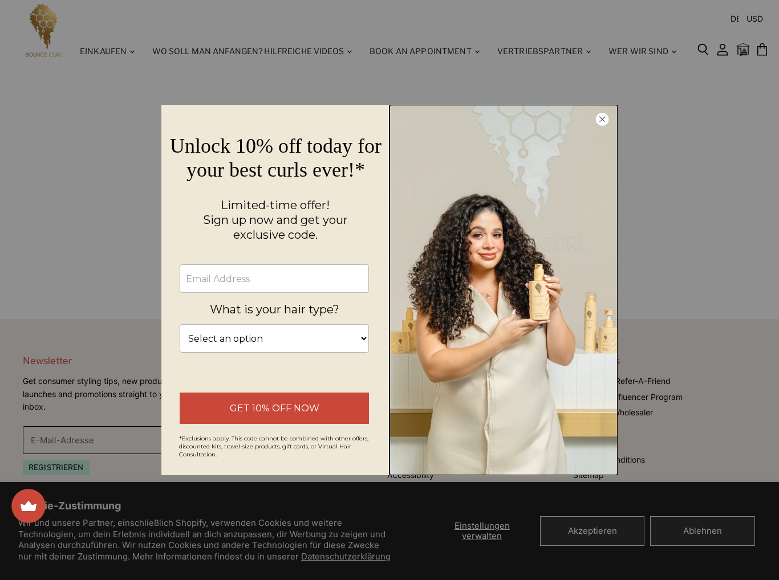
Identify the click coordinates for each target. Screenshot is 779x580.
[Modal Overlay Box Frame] (389, 290)
